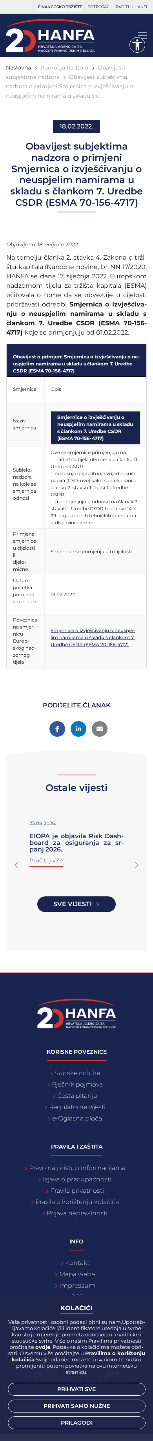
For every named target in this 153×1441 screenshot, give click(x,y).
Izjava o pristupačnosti (77, 1179)
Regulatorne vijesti (77, 1107)
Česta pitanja (77, 1095)
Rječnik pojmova (77, 1084)
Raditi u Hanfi (131, 6)
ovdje (42, 1347)
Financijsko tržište (60, 6)
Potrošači (99, 6)
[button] (16, 865)
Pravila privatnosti (77, 1190)
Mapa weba (77, 1274)
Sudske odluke (77, 1073)
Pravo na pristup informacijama (77, 1168)
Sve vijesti (72, 904)
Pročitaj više (46, 860)
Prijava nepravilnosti (77, 1213)
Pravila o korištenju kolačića (77, 1202)
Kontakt (77, 1262)
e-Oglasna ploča (77, 1118)
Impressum (77, 1285)
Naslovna (18, 67)
